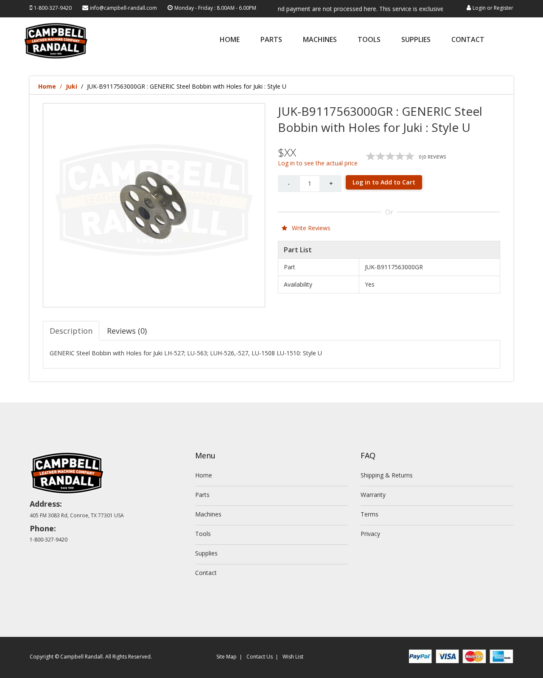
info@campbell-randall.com (123, 7)
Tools (369, 40)
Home (230, 40)
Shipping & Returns (387, 475)
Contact (467, 40)
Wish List (293, 656)
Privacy (370, 534)
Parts (271, 40)
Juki (71, 86)
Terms (369, 514)
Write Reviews (310, 228)
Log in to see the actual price (318, 163)
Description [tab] (71, 331)
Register (503, 7)
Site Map (226, 656)
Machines (320, 40)
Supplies (416, 40)
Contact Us (259, 656)
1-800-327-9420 (53, 7)
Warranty (373, 495)
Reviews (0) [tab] (127, 331)
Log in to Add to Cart (384, 182)
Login (479, 7)
